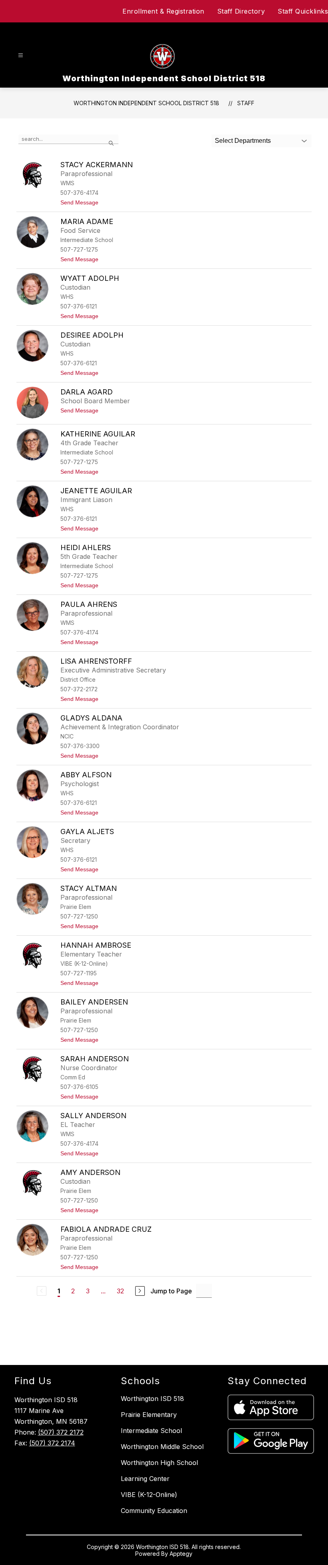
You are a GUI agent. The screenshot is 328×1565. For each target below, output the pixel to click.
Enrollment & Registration (163, 11)
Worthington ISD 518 (152, 1399)
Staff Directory (241, 11)
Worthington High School (159, 1463)
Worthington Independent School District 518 (146, 103)
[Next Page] (140, 1291)
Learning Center (145, 1479)
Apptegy (181, 1553)
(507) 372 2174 (52, 1443)
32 (120, 1291)
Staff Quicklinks (303, 11)
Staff (245, 103)
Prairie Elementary (149, 1415)
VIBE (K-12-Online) (149, 1495)
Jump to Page (171, 1291)
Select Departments (243, 140)
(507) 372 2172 (61, 1432)
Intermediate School (151, 1431)
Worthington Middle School (162, 1447)
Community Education (154, 1511)
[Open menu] (20, 55)
